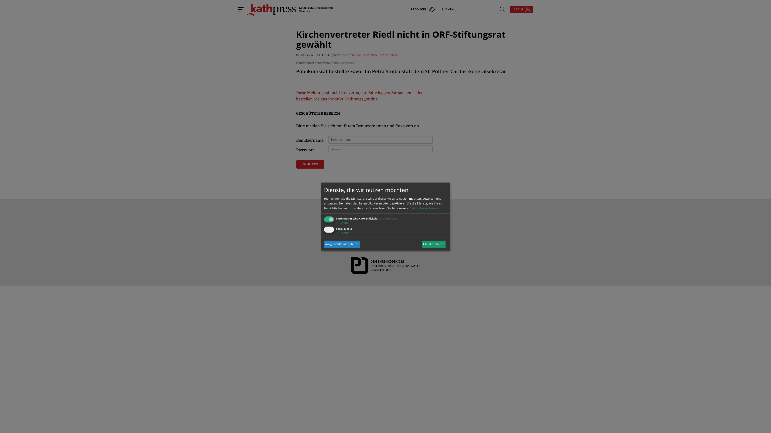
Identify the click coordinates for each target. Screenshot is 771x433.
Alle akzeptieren (433, 244)
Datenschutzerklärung (424, 208)
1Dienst (342, 222)
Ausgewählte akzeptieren (342, 244)
